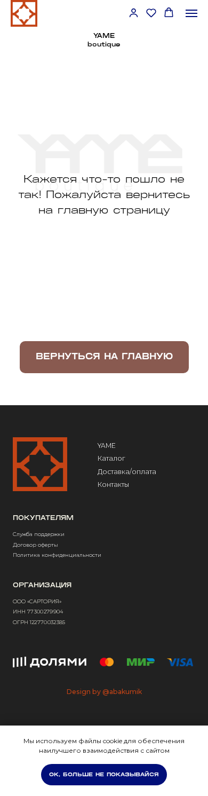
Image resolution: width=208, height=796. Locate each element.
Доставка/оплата (127, 472)
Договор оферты (35, 545)
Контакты (113, 484)
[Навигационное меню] (191, 13)
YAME (107, 446)
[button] (134, 12)
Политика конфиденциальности (57, 555)
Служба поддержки (39, 534)
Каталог (111, 458)
